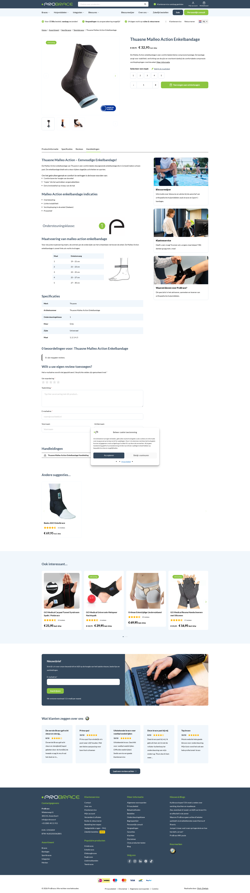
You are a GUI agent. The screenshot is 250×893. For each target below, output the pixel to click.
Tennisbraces (78, 30)
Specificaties (67, 149)
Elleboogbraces (90, 853)
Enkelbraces (89, 850)
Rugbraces (88, 857)
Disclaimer (131, 839)
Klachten (130, 835)
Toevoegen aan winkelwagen (186, 85)
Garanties (131, 832)
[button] (44, 511)
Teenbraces (88, 864)
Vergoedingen (132, 828)
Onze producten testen (136, 843)
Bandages (45, 851)
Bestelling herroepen (92, 824)
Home (44, 30)
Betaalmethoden (133, 810)
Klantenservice (175, 21)
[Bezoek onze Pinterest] (145, 861)
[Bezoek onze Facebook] (129, 861)
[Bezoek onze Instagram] (135, 861)
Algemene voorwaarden (136, 802)
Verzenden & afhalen (92, 817)
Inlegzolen (77, 12)
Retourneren (190, 21)
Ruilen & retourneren (93, 821)
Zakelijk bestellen (160, 12)
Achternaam (99, 424)
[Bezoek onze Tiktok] (151, 861)
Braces (45, 12)
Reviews (79, 149)
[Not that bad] (47, 382)
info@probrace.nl (49, 819)
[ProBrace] (57, 4)
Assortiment (54, 30)
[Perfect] (58, 382)
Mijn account (89, 813)
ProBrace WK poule (178, 835)
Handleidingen (92, 149)
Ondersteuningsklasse (136, 817)
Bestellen (131, 813)
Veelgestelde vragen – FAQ (95, 828)
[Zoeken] (145, 4)
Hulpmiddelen (60, 12)
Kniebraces (88, 846)
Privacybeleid (126, 462)
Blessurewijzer (127, 12)
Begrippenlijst (132, 821)
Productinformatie (50, 149)
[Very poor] (43, 382)
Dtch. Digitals (202, 888)
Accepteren (109, 455)
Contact (87, 802)
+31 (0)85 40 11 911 (50, 823)
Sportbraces (66, 30)
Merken (45, 862)
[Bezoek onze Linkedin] (140, 861)
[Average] (50, 382)
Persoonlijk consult (135, 824)
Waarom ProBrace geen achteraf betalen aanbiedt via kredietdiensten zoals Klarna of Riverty (187, 821)
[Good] (54, 382)
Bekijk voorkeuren (141, 455)
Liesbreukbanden (91, 860)
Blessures (92, 12)
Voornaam (46, 424)
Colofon (155, 889)
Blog (129, 846)
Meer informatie (163, 62)
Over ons (142, 12)
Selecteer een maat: (150, 68)
